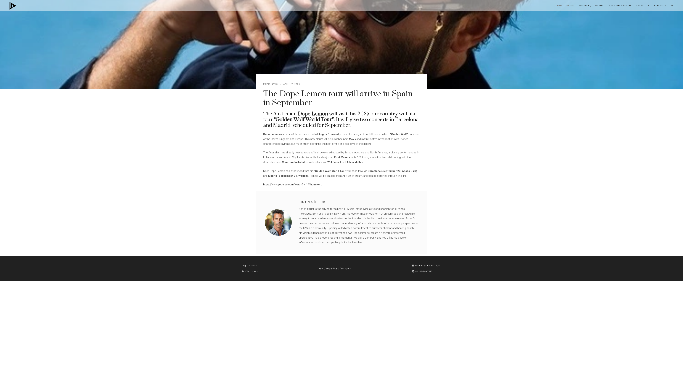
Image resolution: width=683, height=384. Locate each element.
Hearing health (620, 5)
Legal (245, 265)
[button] (672, 5)
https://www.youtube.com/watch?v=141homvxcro (292, 184)
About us (642, 5)
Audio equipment (591, 5)
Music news (565, 5)
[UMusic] (13, 5)
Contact (660, 5)
